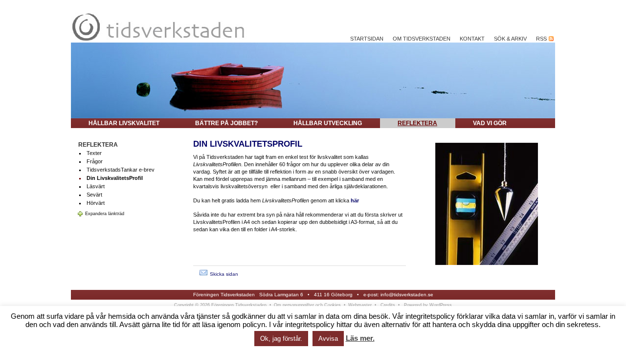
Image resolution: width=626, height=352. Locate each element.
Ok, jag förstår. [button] (281, 338)
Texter (94, 153)
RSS (542, 39)
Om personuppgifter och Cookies (307, 305)
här (355, 200)
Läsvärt (96, 186)
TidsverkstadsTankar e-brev (121, 170)
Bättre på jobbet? (226, 123)
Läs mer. (360, 338)
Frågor (95, 161)
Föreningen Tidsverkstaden (224, 294)
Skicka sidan (224, 274)
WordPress (440, 305)
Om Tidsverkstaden (421, 39)
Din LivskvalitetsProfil (115, 178)
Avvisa (328, 338)
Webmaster (360, 305)
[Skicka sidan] (203, 274)
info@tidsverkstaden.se (406, 294)
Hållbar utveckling (327, 123)
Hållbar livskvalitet (124, 123)
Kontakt (472, 39)
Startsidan (366, 39)
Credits (387, 305)
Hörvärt (96, 203)
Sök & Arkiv (510, 39)
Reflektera (417, 123)
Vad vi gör (490, 123)
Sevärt (94, 195)
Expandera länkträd (104, 213)
